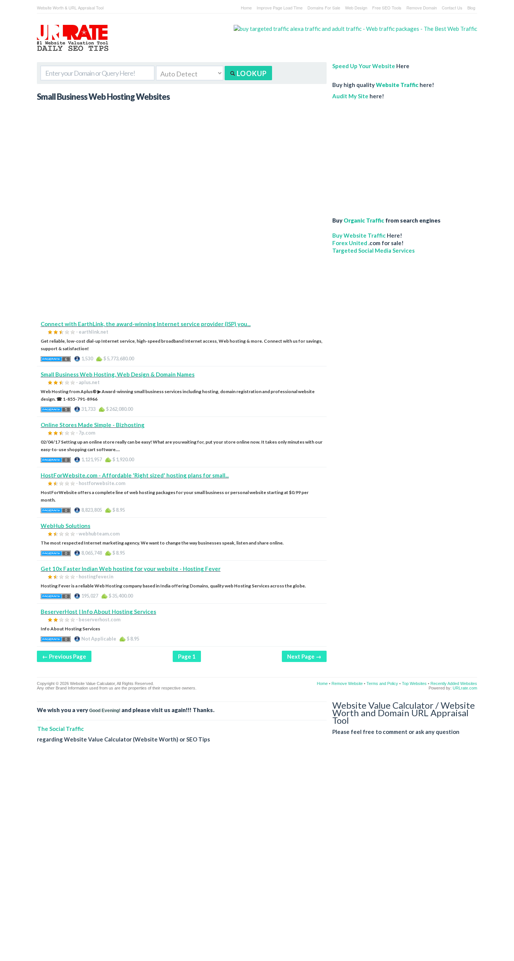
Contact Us (452, 8)
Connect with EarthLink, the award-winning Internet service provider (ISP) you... (146, 323)
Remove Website (347, 683)
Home (246, 8)
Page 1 (187, 656)
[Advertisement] (182, 267)
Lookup (251, 73)
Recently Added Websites (453, 683)
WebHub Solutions (65, 525)
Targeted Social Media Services (373, 250)
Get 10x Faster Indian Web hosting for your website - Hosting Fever (131, 568)
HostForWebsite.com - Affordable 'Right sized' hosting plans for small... (135, 475)
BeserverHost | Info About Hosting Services (98, 611)
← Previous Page (64, 656)
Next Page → (304, 656)
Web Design (356, 8)
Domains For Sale (323, 8)
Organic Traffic (364, 220)
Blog (471, 8)
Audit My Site (350, 96)
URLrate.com (465, 688)
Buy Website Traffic (359, 235)
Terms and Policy (382, 683)
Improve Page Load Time (280, 8)
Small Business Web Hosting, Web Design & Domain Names (118, 374)
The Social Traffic (60, 728)
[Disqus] (257, 858)
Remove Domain (421, 8)
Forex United (349, 242)
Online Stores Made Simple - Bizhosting (92, 424)
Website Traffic (397, 84)
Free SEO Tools (386, 8)
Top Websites (414, 683)
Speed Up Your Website (363, 66)
